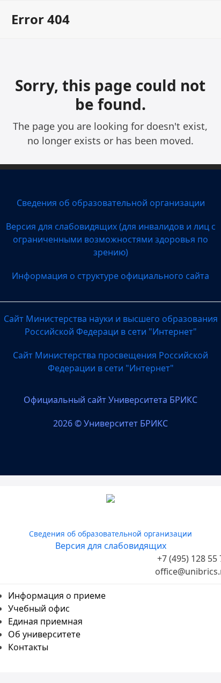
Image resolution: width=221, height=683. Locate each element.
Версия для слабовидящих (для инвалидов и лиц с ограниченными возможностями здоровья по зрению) (111, 239)
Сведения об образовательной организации (111, 203)
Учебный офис (39, 608)
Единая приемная (45, 621)
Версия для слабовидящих (110, 546)
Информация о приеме (57, 595)
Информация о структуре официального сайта (110, 276)
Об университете (44, 634)
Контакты (28, 647)
